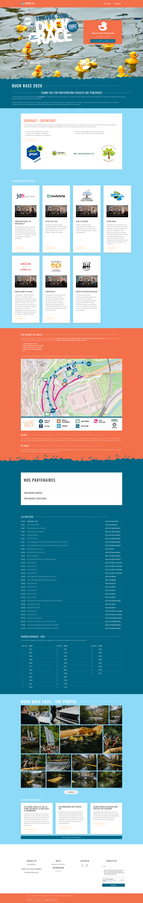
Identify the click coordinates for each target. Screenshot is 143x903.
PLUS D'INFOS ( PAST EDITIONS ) (71, 837)
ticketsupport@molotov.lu (31, 872)
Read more (19, 248)
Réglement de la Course (58, 864)
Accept (30, 900)
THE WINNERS (117, 4)
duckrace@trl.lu (31, 864)
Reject (39, 900)
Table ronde (107, 4)
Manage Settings (51, 900)
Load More (71, 792)
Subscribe (113, 885)
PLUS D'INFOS (31, 139)
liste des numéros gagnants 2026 (103, 41)
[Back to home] (28, 3)
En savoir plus (30, 829)
